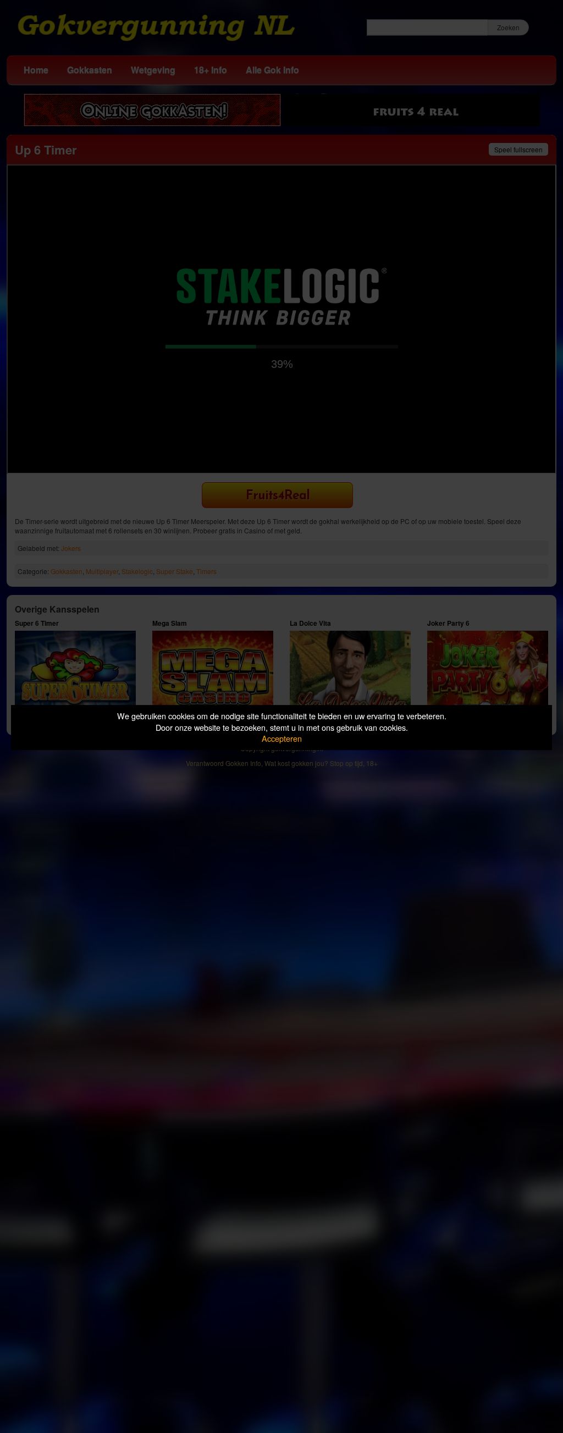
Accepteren (282, 738)
